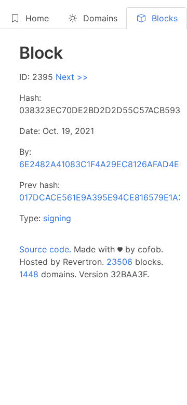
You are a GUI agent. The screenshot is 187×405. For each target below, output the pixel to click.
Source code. (45, 249)
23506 (119, 261)
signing (57, 218)
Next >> (72, 77)
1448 (28, 274)
